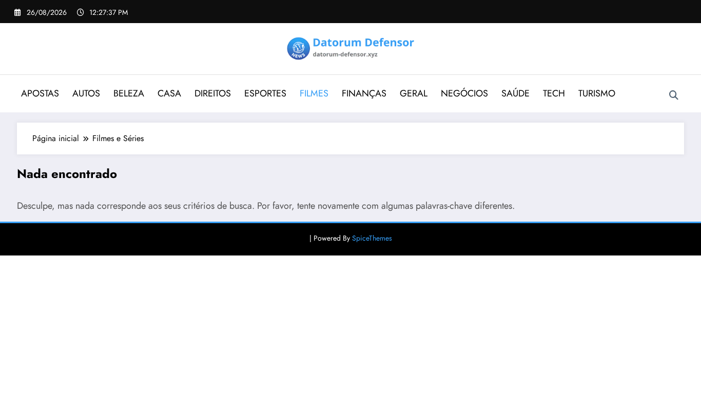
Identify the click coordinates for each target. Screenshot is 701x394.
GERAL (413, 93)
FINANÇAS (364, 93)
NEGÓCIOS (464, 93)
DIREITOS (212, 93)
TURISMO (596, 93)
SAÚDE (515, 93)
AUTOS (86, 93)
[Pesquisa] (674, 95)
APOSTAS (40, 93)
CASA (169, 93)
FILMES (314, 93)
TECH (554, 93)
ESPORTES (265, 93)
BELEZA (128, 93)
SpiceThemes (372, 238)
